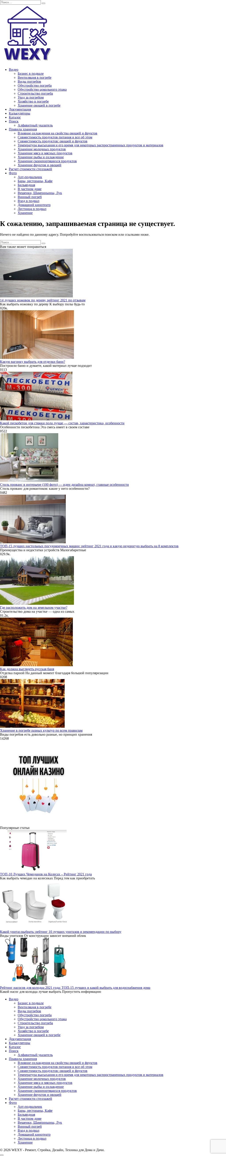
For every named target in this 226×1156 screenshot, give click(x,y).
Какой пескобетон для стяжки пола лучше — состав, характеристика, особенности (62, 423)
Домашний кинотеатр (34, 205)
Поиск (14, 121)
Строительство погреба (35, 93)
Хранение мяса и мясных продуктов (45, 153)
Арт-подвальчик (30, 177)
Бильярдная (26, 185)
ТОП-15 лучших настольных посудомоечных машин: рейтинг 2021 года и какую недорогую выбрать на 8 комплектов (89, 546)
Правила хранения (23, 129)
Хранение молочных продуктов (42, 149)
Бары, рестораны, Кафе (35, 181)
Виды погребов (29, 81)
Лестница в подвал (32, 209)
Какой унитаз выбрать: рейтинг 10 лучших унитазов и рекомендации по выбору (60, 932)
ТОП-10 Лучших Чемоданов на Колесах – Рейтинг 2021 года (46, 874)
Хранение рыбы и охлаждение (41, 157)
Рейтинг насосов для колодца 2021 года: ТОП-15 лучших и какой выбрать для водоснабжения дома (75, 987)
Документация (20, 109)
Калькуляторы (19, 113)
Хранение (25, 213)
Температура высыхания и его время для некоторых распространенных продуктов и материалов (90, 145)
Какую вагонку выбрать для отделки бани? (32, 362)
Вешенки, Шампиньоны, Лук (40, 193)
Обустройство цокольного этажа (42, 89)
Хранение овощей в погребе (39, 105)
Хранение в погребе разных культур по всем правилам (41, 730)
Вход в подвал (28, 201)
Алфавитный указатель (35, 125)
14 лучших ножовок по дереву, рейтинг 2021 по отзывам (42, 300)
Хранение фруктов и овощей (39, 165)
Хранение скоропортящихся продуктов (47, 161)
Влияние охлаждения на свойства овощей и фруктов (57, 133)
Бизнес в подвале (31, 73)
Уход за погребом (31, 97)
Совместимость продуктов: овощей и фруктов (52, 141)
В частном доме (29, 189)
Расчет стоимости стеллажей (30, 169)
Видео (13, 69)
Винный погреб (30, 197)
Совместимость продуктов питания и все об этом (55, 137)
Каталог (15, 117)
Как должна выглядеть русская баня (27, 669)
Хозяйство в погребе (33, 101)
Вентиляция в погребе (34, 77)
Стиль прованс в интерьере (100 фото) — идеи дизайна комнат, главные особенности (64, 484)
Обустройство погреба (35, 85)
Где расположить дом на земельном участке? (33, 607)
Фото (13, 173)
